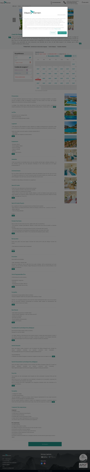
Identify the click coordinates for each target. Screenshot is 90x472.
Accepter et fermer (62, 32)
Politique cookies (57, 28)
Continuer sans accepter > (61, 14)
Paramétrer (53, 32)
